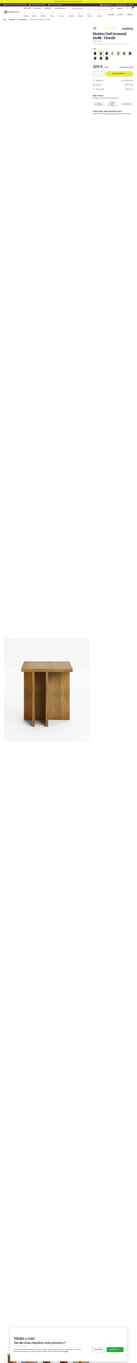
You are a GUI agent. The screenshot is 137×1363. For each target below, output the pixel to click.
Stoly (52, 16)
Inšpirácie (48, 8)
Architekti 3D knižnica (121, 5)
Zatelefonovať (128, 104)
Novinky (120, 14)
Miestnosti (37, 8)
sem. (66, 1351)
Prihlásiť (120, 8)
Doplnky (80, 16)
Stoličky (26, 16)
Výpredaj (129, 14)
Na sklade (111, 14)
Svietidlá (71, 16)
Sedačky (43, 16)
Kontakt (131, 5)
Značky (99, 16)
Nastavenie (98, 1349)
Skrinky (61, 16)
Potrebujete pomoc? (107, 5)
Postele (89, 16)
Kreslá (34, 16)
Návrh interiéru (60, 8)
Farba (94, 49)
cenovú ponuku (109, 114)
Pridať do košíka (118, 73)
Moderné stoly (22, 19)
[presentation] (9, 1347)
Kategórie (27, 8)
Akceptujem (113, 1349)
